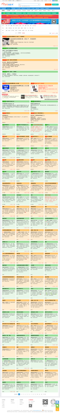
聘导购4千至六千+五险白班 (39, 83)
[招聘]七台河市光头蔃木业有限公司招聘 (33, 95)
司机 (29, 6)
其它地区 (31, 30)
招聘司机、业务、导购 (7, 335)
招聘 (11, 25)
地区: (3, 30)
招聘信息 (8, 8)
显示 (50, 33)
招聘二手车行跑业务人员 (23, 124)
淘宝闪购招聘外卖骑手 (49, 230)
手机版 (42, 0)
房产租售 (13, 8)
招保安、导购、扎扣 (34, 230)
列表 (57, 33)
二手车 (33, 8)
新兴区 (16, 30)
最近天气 (53, 10)
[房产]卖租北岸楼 (5, 95)
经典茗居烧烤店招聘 (20, 218)
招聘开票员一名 (19, 358)
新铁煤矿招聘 (47, 288)
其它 (30, 25)
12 (41, 394)
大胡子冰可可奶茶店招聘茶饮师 (50, 183)
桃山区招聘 (13, 10)
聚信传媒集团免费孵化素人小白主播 (12, 83)
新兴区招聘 (24, 10)
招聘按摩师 (19, 300)
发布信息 (48, 4)
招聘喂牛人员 (5, 241)
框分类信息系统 (37, 410)
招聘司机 (46, 370)
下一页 (44, 394)
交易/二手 (23, 8)
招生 (28, 25)
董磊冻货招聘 (21, 159)
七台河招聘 (8, 10)
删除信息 (21, 404)
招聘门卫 (18, 323)
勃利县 (23, 30)
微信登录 (56, 0)
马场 (28, 30)
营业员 (46, 335)
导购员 (18, 206)
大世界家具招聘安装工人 (49, 218)
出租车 (24, 6)
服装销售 (4, 382)
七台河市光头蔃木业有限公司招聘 (39, 124)
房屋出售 (40, 10)
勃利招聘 (28, 10)
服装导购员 (47, 171)
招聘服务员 (7, 124)
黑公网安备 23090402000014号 (48, 410)
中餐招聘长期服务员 (34, 370)
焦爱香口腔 (33, 358)
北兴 (26, 30)
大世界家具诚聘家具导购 (7, 230)
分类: (3, 25)
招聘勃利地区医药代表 (21, 335)
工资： (3, 32)
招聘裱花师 (7, 148)
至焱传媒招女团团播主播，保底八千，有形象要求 (15, 36)
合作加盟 (3, 407)
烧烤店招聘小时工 (6, 288)
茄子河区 (12, 30)
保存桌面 (35, 0)
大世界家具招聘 (5, 358)
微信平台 (46, 0)
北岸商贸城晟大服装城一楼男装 (22, 265)
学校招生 (42, 8)
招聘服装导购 (19, 183)
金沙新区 (19, 30)
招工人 (48, 124)
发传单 (20, 171)
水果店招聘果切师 (34, 241)
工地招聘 (18, 230)
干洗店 (46, 382)
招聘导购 (18, 253)
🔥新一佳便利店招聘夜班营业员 (8, 253)
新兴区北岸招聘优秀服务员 (21, 370)
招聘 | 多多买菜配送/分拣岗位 (12, 48)
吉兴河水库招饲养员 (34, 323)
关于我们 (3, 401)
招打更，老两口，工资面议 (11, 71)
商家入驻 (56, 4)
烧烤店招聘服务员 (48, 323)
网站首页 (3, 8)
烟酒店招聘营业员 (37, 101)
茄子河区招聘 (19, 10)
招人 (46, 358)
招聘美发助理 (47, 253)
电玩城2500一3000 (36, 171)
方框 (54, 33)
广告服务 (3, 404)
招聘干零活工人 (36, 136)
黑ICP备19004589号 (26, 410)
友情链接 (3, 405)
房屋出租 (36, 10)
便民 (25, 25)
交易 (20, 25)
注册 (49, 0)
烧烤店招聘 (35, 148)
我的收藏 (38, 0)
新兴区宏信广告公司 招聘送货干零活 (9, 323)
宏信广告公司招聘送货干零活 (50, 300)
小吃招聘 (32, 265)
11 (39, 394)
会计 (27, 6)
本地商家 (47, 8)
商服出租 (44, 10)
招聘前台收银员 (48, 265)
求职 (14, 25)
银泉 (26, 6)
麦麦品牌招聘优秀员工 (7, 183)
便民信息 (37, 8)
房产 (32, 10)
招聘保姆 (48, 159)
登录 (50, 0)
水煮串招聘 (5, 370)
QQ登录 (53, 0)
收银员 (6, 136)
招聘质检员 (47, 347)
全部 (6, 25)
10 (37, 394)
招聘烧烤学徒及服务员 (35, 335)
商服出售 (49, 10)
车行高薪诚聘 (49, 136)
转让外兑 (28, 8)
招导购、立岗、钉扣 (34, 300)
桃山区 (9, 30)
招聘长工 (32, 218)
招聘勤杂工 (33, 347)
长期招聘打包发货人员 (10, 101)
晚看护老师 (5, 265)
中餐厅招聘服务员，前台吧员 (24, 136)
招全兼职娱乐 (21, 148)
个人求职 (18, 8)
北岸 (22, 6)
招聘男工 (4, 300)
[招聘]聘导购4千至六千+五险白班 (50, 95)
